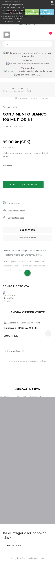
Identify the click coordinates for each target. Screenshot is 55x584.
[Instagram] (37, 516)
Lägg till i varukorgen (23, 184)
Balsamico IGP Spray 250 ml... (21, 327)
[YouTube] (27, 516)
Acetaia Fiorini (10, 107)
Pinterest (17, 132)
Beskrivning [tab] (27, 230)
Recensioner (27, 237)
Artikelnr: (7, 126)
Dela (3, 132)
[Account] (48, 5)
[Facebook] (17, 516)
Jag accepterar (32, 12)
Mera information (47, 12)
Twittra (10, 132)
